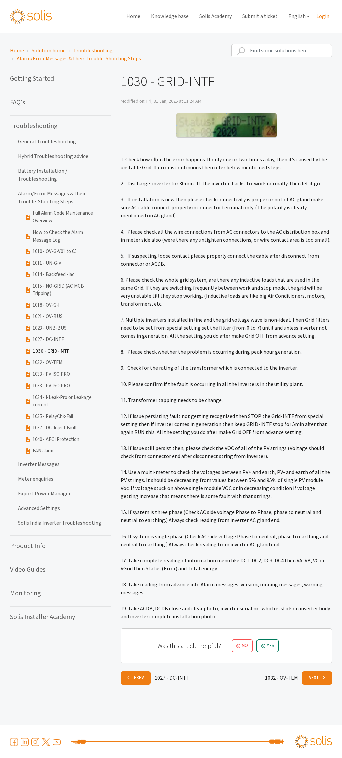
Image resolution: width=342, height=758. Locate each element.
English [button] (297, 16)
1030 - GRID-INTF (51, 351)
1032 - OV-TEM (47, 362)
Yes (270, 646)
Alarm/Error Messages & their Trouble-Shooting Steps (79, 58)
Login (322, 16)
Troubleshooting (93, 50)
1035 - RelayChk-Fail (53, 416)
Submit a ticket (260, 16)
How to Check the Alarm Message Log (58, 236)
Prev (139, 678)
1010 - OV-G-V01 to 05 (55, 251)
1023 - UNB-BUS (50, 328)
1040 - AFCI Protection (56, 439)
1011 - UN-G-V (47, 263)
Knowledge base (170, 16)
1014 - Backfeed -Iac (53, 274)
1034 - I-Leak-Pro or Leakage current (62, 401)
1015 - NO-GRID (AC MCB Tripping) (58, 290)
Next (313, 678)
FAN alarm (43, 450)
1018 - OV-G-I (46, 305)
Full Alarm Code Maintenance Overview (63, 217)
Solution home (49, 50)
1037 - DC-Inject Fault (55, 427)
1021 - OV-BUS (48, 316)
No (245, 646)
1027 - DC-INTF (48, 339)
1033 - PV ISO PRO (51, 374)
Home (133, 16)
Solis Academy (215, 16)
